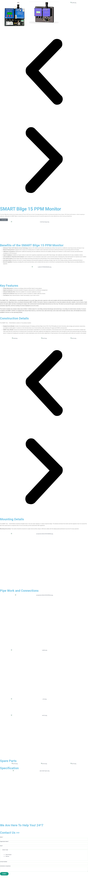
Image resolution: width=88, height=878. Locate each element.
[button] (44, 72)
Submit (4, 873)
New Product (8, 854)
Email (1, 845)
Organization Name (4, 841)
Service (7, 856)
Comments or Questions (5, 866)
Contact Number (3, 861)
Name (1, 837)
